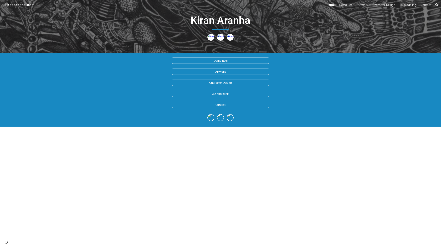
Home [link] (330, 5)
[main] (220, 21)
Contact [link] (426, 5)
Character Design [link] (384, 5)
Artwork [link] (363, 5)
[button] (437, 5)
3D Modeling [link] (408, 5)
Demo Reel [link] (346, 5)
